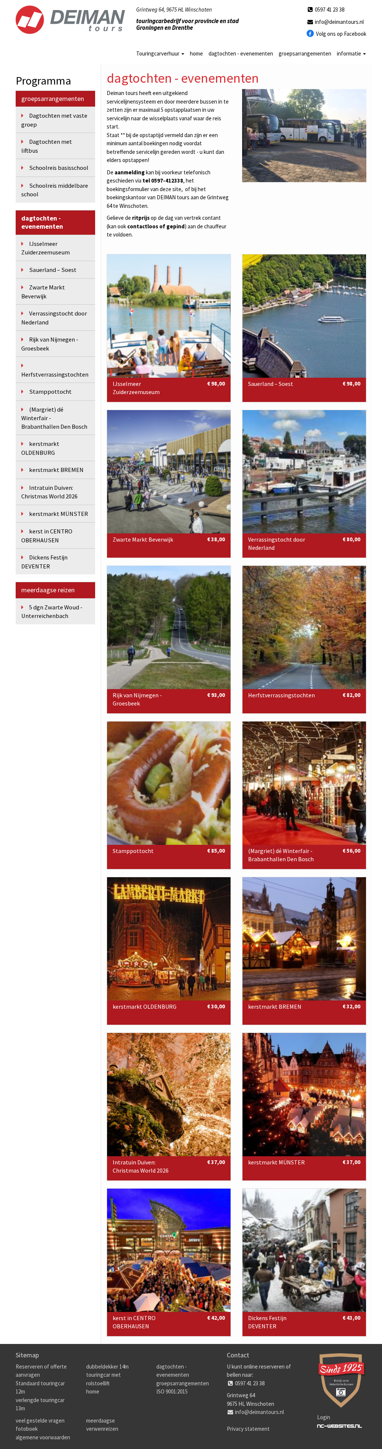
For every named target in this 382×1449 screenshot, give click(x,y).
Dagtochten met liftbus (46, 146)
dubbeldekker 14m (107, 1366)
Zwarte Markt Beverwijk (43, 291)
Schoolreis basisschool (58, 168)
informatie (349, 53)
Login (323, 1417)
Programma (43, 80)
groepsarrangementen (305, 53)
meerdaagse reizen (48, 590)
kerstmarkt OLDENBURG (40, 448)
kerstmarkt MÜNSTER (58, 514)
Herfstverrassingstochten (54, 374)
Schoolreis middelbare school (54, 190)
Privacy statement (248, 1428)
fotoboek (27, 1428)
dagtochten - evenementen (241, 53)
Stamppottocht (50, 392)
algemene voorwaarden (43, 1437)
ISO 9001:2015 (172, 1391)
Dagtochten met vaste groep (54, 120)
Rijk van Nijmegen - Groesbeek (49, 344)
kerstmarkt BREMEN (56, 470)
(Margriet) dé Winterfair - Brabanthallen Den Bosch (54, 418)
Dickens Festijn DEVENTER (44, 562)
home (196, 53)
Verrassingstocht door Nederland (54, 318)
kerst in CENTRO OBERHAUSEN (46, 535)
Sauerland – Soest (52, 270)
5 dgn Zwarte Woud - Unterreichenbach (51, 611)
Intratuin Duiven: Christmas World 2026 (49, 492)
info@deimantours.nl (338, 21)
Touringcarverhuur (158, 53)
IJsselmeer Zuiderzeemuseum (45, 248)
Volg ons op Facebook (340, 33)
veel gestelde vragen (40, 1420)
